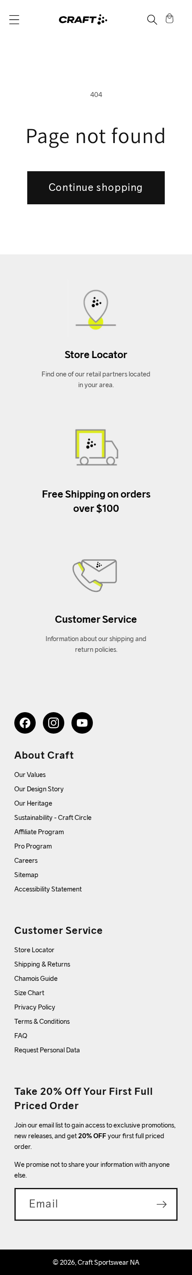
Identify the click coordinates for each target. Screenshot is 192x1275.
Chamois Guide (36, 978)
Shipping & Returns (42, 964)
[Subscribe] (161, 1204)
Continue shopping (96, 187)
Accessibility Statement (48, 889)
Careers (26, 860)
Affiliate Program (39, 831)
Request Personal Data (47, 1050)
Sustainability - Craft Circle (53, 817)
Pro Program (33, 846)
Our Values (30, 774)
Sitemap (26, 874)
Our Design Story (39, 789)
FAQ (20, 1035)
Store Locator (34, 950)
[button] (14, 19)
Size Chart (29, 992)
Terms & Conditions (42, 1021)
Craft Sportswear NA (108, 1262)
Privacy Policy (34, 1007)
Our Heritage (33, 803)
